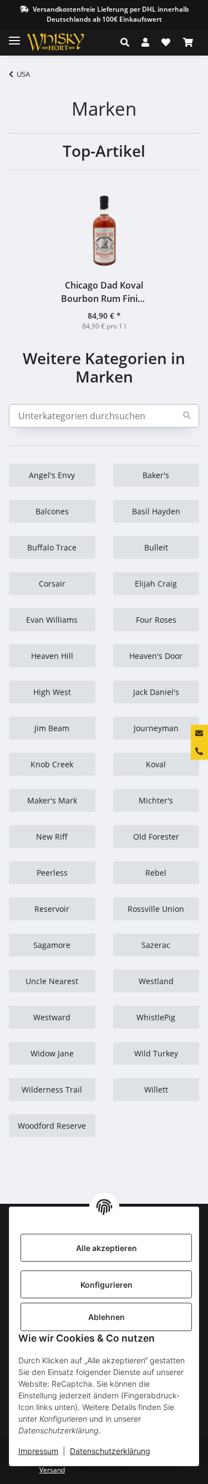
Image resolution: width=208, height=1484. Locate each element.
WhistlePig (155, 1017)
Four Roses (156, 619)
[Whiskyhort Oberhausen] (64, 42)
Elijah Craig (156, 583)
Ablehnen (106, 1317)
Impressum (38, 1451)
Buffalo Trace (52, 547)
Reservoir (51, 909)
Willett (156, 1089)
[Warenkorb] (188, 42)
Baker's (156, 475)
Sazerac (155, 945)
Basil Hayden (156, 511)
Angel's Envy (52, 475)
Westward (51, 1017)
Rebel (155, 872)
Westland (156, 981)
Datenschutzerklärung (110, 1451)
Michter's (156, 800)
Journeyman (156, 728)
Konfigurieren (106, 1284)
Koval (156, 764)
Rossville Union (156, 909)
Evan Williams (52, 619)
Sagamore (51, 945)
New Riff (52, 836)
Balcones (52, 511)
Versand (52, 1470)
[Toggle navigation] (14, 36)
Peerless (52, 872)
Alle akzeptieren (106, 1248)
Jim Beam (51, 728)
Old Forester (156, 836)
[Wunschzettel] (165, 42)
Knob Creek (52, 764)
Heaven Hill (52, 656)
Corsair (52, 583)
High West (52, 692)
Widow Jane (52, 1053)
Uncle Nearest (52, 981)
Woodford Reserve (52, 1125)
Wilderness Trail (52, 1089)
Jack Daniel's (156, 692)
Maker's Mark (52, 800)
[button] (127, 42)
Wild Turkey (156, 1053)
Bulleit (156, 547)
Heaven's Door (155, 656)
